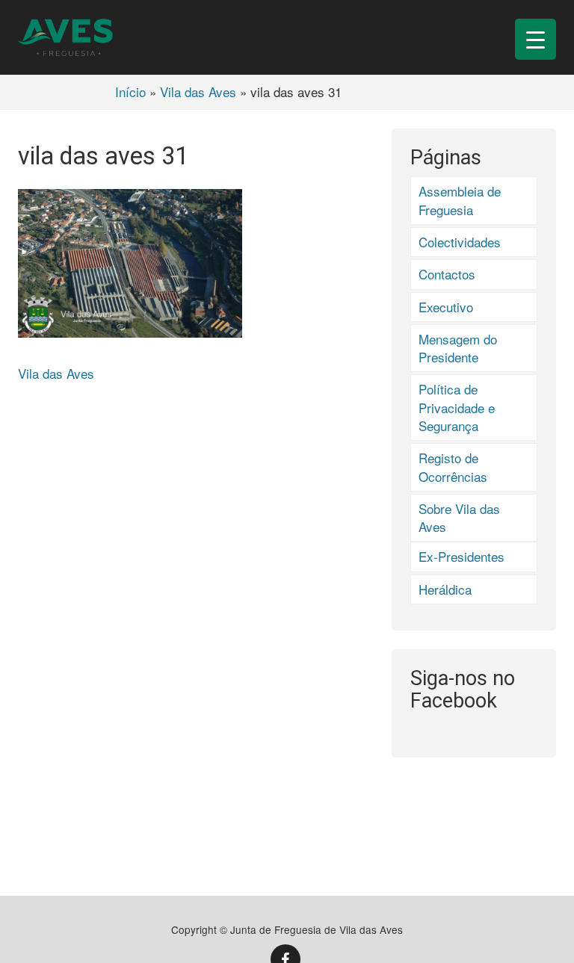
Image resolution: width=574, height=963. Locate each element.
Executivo (446, 306)
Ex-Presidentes (461, 556)
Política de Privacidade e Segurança (457, 407)
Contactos (447, 273)
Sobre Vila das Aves (459, 517)
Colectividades (460, 241)
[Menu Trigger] (535, 39)
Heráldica (445, 589)
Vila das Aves (198, 91)
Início (130, 91)
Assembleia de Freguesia (460, 200)
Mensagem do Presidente (458, 347)
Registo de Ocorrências (453, 466)
